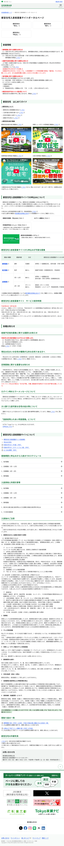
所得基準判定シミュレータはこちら (14, 225)
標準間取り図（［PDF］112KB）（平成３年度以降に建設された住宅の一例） (26, 723)
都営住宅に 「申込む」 (16, 33)
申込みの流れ (8, 442)
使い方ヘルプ (25, 838)
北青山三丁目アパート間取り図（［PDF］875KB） (19, 728)
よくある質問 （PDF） (10, 450)
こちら (18, 58)
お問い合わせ (5, 838)
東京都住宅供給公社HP (22, 213)
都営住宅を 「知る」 (16, 25)
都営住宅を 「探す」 (47, 25)
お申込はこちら (7, 426)
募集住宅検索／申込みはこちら (12, 218)
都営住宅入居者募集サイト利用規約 (14, 439)
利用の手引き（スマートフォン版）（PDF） (17, 447)
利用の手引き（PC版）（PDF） (13, 445)
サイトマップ (36, 838)
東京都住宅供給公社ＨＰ (32, 293)
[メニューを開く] (61, 6)
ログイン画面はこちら (41, 218)
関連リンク (45, 838)
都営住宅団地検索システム (29, 235)
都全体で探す (59, 1)
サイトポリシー (15, 838)
